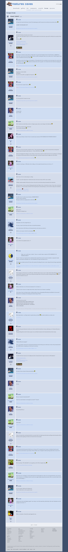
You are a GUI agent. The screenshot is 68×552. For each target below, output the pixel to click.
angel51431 (10, 184)
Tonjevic (10, 517)
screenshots (9, 539)
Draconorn (11, 332)
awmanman (10, 75)
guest (61, 4)
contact (8, 549)
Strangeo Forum (10, 13)
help (30, 534)
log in (42, 529)
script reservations (22, 530)
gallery (23, 8)
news (31, 533)
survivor (31, 538)
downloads (16, 8)
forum (46, 8)
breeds (8, 533)
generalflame (10, 167)
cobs (8, 529)
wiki (34, 549)
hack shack (21, 529)
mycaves (52, 8)
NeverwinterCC (11, 127)
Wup (11, 466)
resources (20, 541)
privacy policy (16, 549)
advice (20, 538)
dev (28, 8)
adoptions (9, 530)
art (7, 536)
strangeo (31, 536)
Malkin (10, 276)
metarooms (9, 532)
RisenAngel (54, 530)
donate (31, 549)
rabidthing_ (54, 529)
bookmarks (28, 10)
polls (19, 540)
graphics (8, 540)
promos (8, 541)
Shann (10, 115)
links (19, 536)
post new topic (38, 10)
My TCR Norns (18, 277)
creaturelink (9, 531)
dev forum (20, 533)
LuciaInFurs (10, 42)
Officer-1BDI (10, 260)
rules (28, 549)
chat (19, 539)
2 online (53, 528)
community (33, 8)
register (42, 530)
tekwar (10, 140)
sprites (8, 542)
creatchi (40, 8)
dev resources (21, 531)
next (36, 524)
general (31, 532)
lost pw (42, 531)
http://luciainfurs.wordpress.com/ (21, 42)
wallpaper (9, 538)
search (33, 10)
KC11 (11, 229)
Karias (10, 61)
